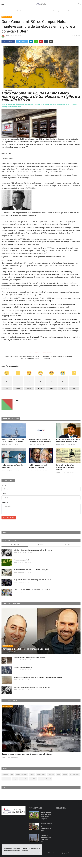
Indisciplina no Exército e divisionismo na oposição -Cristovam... (65, 467)
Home (3, 11)
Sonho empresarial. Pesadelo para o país (12, 466)
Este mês (41, 544)
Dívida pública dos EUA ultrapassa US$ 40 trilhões (29, 657)
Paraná (48, 779)
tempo (65, 774)
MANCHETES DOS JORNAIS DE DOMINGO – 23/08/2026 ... (33, 570)
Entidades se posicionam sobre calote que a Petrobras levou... (46, 839)
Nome (4, 485)
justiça (15, 779)
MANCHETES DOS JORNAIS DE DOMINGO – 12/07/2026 (57, 357)
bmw (11, 774)
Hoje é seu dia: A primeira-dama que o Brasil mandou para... (33, 550)
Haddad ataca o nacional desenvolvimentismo (38, 466)
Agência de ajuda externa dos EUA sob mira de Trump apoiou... (40, 441)
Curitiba (32, 774)
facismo (41, 779)
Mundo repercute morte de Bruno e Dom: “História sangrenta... (46, 815)
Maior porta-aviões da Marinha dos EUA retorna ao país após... (13, 441)
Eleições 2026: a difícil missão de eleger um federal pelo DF (32, 580)
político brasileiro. (21, 774)
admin (7, 36)
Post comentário (8, 517)
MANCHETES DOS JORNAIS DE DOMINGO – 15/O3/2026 (32, 589)
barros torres (41, 774)
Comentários (8, 480)
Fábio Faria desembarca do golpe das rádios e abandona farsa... (68, 441)
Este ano (67, 544)
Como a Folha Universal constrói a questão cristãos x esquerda (29, 754)
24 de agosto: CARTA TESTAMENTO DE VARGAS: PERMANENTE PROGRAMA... (38, 677)
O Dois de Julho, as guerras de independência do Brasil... (46, 827)
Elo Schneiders (74, 774)
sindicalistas (6, 779)
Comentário (6, 502)
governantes (23, 779)
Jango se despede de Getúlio (23, 667)
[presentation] (73, 708)
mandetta (33, 779)
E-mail (4, 494)
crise (58, 774)
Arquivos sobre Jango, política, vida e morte (66, 853)
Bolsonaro (51, 774)
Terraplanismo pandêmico (22, 560)
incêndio (5, 774)
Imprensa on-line (11, 11)
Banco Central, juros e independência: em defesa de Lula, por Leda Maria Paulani (22, 357)
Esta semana (15, 544)
